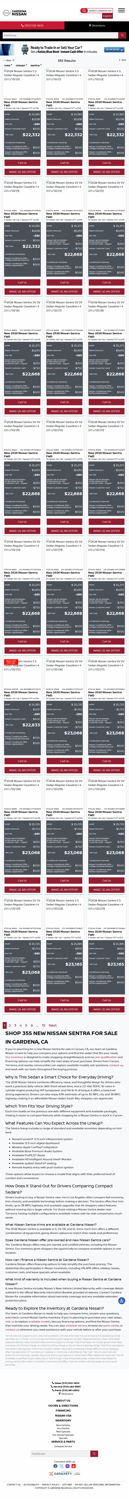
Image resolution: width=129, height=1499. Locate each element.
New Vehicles (63, 1425)
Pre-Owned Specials (63, 1434)
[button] (121, 1300)
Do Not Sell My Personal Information (97, 1484)
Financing (63, 1410)
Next (53, 1025)
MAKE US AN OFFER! (22, 172)
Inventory (63, 1420)
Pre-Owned (63, 1428)
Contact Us (14, 1484)
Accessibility (31, 1484)
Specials (63, 1438)
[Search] (122, 35)
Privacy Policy (51, 1484)
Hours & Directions (63, 1405)
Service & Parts (63, 1441)
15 (43, 1025)
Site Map (67, 1484)
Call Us (22, 163)
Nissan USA (63, 1415)
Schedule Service (63, 1446)
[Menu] (121, 11)
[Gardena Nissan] (15, 12)
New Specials (63, 1431)
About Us (63, 1400)
